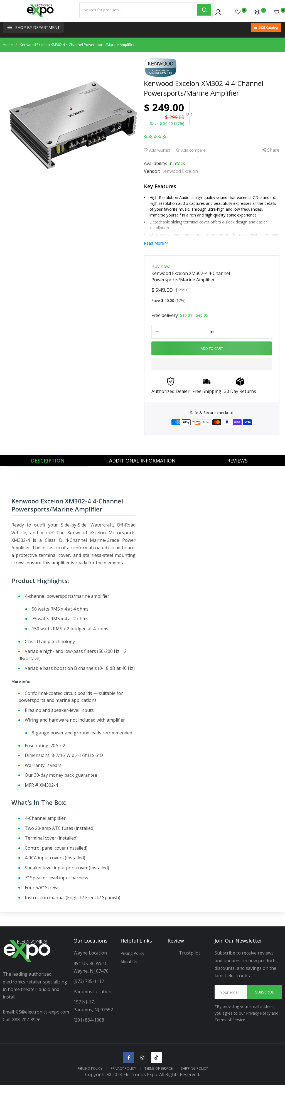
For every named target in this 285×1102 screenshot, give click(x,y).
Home (8, 44)
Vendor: (152, 171)
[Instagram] (142, 1057)
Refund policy (89, 1068)
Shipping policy (194, 1068)
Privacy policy (123, 1068)
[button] (155, 136)
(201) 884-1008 (88, 1020)
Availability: (155, 163)
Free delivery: (165, 315)
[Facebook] (128, 1057)
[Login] (218, 12)
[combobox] (138, 10)
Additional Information (142, 460)
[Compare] (257, 12)
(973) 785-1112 (89, 981)
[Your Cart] (276, 12)
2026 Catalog (268, 27)
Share (273, 150)
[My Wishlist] (237, 12)
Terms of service (158, 1068)
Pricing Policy (132, 953)
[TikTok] (156, 1057)
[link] (274, 1056)
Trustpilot (189, 953)
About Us (129, 961)
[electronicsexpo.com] (40, 17)
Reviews (237, 460)
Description (48, 460)
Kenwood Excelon (179, 171)
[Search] (204, 10)
